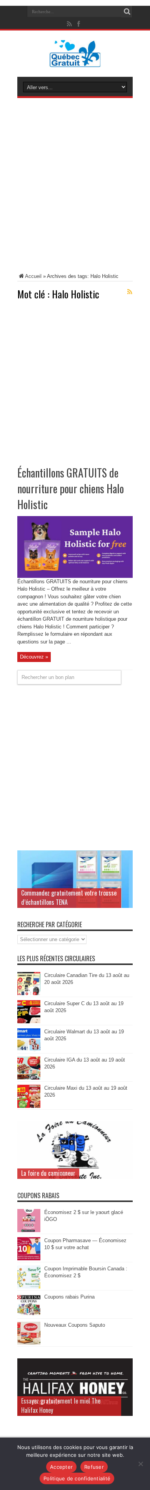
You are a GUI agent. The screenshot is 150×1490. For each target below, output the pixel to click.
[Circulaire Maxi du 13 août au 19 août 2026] (28, 1106)
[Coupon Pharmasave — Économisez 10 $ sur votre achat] (28, 1258)
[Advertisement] (75, 187)
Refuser (94, 1467)
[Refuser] (140, 1464)
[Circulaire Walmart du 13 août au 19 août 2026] (28, 1050)
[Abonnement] (130, 292)
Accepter (61, 1467)
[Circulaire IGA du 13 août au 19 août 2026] (28, 1078)
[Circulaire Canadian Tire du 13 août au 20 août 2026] (28, 993)
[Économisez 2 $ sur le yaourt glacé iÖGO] (28, 1230)
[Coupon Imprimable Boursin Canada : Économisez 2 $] (28, 1287)
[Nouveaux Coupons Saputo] (28, 1343)
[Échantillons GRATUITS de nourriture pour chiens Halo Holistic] (75, 576)
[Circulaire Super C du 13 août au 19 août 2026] (28, 1021)
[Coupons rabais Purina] (28, 1315)
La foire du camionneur (48, 1173)
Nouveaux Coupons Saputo (74, 1325)
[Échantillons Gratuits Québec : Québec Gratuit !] (75, 61)
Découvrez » (34, 657)
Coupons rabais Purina (69, 1297)
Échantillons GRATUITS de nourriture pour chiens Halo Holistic (70, 488)
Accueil (33, 276)
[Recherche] (127, 11)
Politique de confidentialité (76, 1478)
